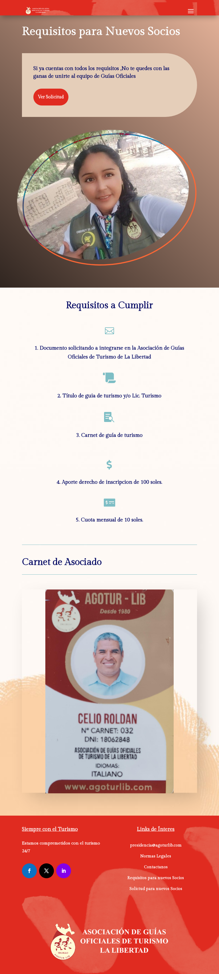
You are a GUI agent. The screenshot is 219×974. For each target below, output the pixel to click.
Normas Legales (155, 856)
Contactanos (156, 867)
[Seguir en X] (46, 870)
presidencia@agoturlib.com (156, 845)
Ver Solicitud (51, 97)
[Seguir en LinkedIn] (63, 870)
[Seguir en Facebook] (29, 870)
